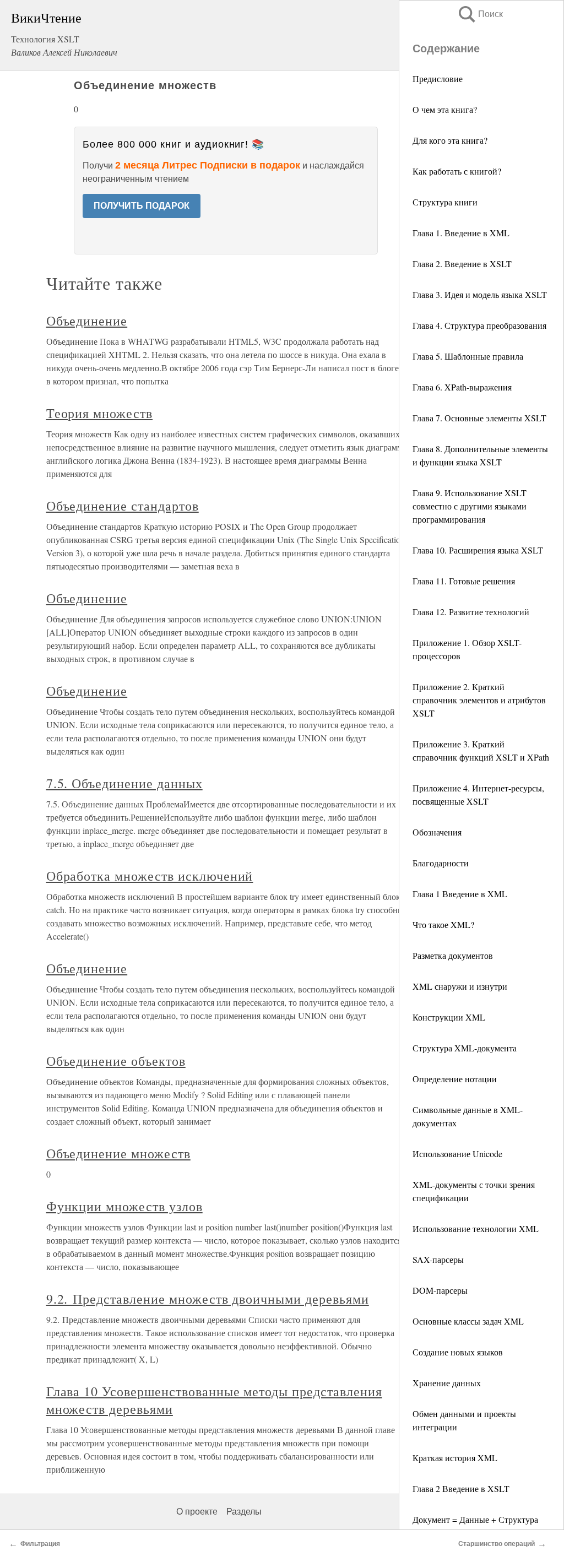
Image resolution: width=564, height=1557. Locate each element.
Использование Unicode (457, 1153)
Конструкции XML (449, 1017)
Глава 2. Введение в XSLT (462, 263)
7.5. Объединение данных (124, 783)
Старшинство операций (496, 1544)
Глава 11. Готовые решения (464, 581)
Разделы (244, 1511)
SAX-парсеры (438, 1259)
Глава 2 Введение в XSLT (461, 1488)
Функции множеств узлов (124, 1206)
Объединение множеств (118, 1153)
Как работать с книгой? (457, 171)
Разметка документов (453, 955)
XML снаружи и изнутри (460, 986)
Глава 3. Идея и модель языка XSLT (480, 294)
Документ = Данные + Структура (475, 1519)
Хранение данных (447, 1382)
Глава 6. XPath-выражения (462, 387)
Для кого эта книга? (450, 140)
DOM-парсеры (440, 1290)
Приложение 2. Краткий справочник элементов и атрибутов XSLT (479, 700)
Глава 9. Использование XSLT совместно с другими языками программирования (470, 506)
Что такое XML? (443, 924)
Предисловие (438, 78)
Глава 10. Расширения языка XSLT (478, 550)
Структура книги (445, 202)
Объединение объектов (116, 1061)
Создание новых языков (458, 1352)
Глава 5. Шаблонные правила (468, 356)
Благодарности (441, 863)
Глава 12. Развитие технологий (471, 611)
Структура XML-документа (465, 1048)
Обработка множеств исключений (149, 876)
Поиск (479, 14)
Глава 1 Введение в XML (460, 893)
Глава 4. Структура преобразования (479, 325)
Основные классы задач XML (468, 1321)
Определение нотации (455, 1078)
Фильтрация (40, 1544)
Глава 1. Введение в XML (461, 232)
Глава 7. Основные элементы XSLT (479, 418)
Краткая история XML (455, 1457)
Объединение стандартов (122, 505)
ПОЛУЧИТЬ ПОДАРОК (141, 205)
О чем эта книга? (445, 109)
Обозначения (437, 832)
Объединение (87, 320)
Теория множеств (99, 413)
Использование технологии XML (476, 1228)
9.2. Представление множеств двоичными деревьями (207, 1299)
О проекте (197, 1511)
